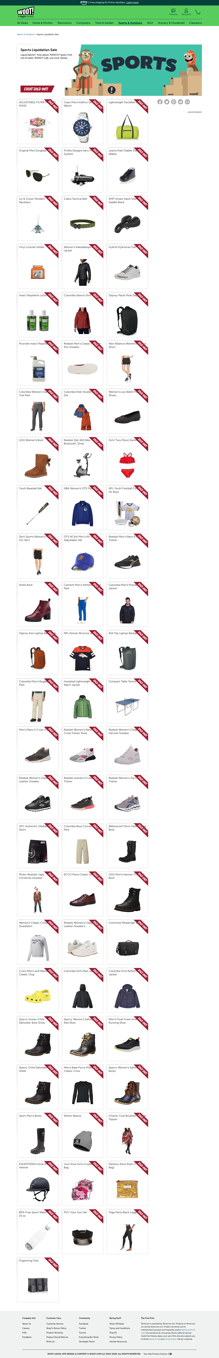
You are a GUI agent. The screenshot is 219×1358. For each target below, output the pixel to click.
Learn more (132, 2)
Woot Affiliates (117, 1324)
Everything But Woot (89, 1337)
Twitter (82, 1328)
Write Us (50, 1341)
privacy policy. (170, 1339)
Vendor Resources (118, 1341)
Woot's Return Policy (56, 1328)
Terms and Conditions (120, 1328)
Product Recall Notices (57, 1337)
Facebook (83, 1324)
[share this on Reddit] (180, 101)
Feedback (26, 1337)
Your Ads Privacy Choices (155, 1354)
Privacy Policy (116, 1337)
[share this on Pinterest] (173, 101)
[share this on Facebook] (160, 101)
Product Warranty (54, 1332)
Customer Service (54, 1324)
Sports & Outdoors (26, 34)
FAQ (24, 1332)
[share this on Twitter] (166, 101)
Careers (26, 1328)
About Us (26, 1324)
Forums (173, 14)
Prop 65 (113, 1332)
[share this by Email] (187, 101)
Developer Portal (87, 1341)
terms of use (155, 1339)
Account (186, 14)
